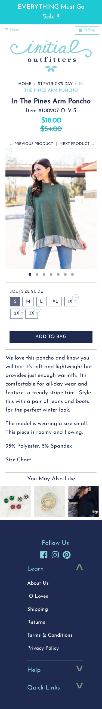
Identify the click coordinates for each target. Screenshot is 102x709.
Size (26, 291)
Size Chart (18, 460)
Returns (36, 622)
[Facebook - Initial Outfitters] (44, 555)
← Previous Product (31, 144)
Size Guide (32, 291)
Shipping (37, 609)
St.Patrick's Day (55, 84)
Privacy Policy (43, 648)
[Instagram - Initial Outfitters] (55, 555)
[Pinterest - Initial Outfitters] (67, 555)
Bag (89, 30)
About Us (38, 583)
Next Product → (77, 144)
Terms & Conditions (50, 635)
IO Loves (37, 596)
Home (25, 84)
